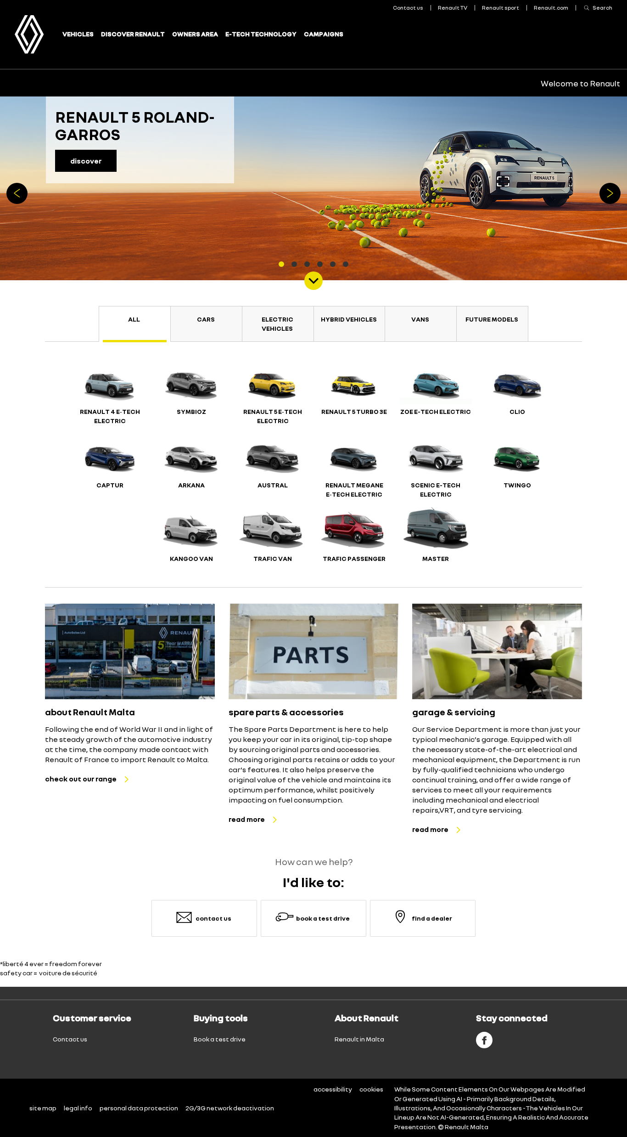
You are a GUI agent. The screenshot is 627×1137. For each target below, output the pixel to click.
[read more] (313, 651)
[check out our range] (130, 651)
